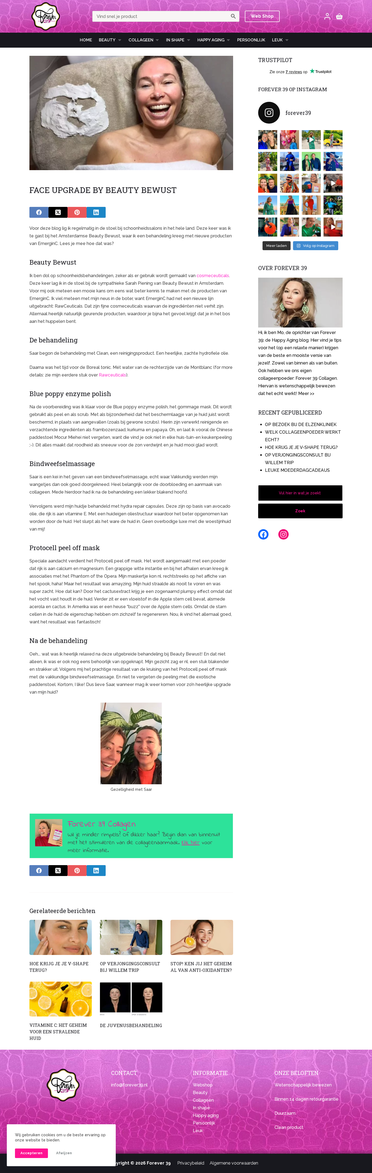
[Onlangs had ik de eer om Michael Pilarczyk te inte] (267, 183)
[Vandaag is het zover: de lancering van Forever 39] (333, 227)
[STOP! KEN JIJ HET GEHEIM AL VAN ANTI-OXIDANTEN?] (201, 937)
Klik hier (191, 842)
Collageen (141, 40)
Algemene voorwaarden (234, 1163)
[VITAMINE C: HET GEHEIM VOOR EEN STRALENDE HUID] (60, 999)
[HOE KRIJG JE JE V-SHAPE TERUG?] (60, 937)
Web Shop (262, 16)
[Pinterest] (77, 212)
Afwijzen (64, 1153)
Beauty (107, 40)
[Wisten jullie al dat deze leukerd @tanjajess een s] (267, 139)
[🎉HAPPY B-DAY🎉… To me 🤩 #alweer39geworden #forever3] (289, 139)
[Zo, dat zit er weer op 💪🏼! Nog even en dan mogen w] (267, 227)
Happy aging (206, 1115)
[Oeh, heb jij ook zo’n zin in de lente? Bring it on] (289, 161)
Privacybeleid (190, 1163)
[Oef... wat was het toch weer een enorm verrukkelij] (289, 205)
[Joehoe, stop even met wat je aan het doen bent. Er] (333, 183)
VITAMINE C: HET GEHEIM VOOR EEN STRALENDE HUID (58, 1031)
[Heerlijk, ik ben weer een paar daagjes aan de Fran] (333, 161)
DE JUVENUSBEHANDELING (131, 1025)
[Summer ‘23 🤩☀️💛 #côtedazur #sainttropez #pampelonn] (311, 139)
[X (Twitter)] (58, 212)
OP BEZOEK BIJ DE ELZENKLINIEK (301, 424)
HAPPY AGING (210, 40)
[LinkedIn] (96, 212)
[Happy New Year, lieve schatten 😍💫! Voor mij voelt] (267, 205)
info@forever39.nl (129, 1085)
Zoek (300, 511)
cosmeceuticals (213, 275)
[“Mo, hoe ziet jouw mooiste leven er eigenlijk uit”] (289, 183)
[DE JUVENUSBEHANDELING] (131, 999)
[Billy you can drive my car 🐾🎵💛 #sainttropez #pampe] (333, 139)
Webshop (203, 1085)
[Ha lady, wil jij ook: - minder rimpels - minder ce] (289, 227)
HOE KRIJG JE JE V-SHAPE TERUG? (301, 447)
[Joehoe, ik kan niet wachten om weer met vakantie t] (311, 205)
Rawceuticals (112, 375)
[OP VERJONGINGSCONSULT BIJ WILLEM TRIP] (131, 937)
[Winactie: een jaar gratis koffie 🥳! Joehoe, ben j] (333, 205)
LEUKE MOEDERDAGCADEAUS (297, 470)
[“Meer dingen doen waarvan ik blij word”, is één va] (267, 161)
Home (86, 40)
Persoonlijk (251, 40)
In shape (175, 40)
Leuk (277, 40)
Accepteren (31, 1153)
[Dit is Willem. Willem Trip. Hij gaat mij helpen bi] (311, 161)
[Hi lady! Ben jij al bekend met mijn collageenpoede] (311, 183)
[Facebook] (38, 212)
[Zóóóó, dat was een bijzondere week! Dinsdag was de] (311, 227)
